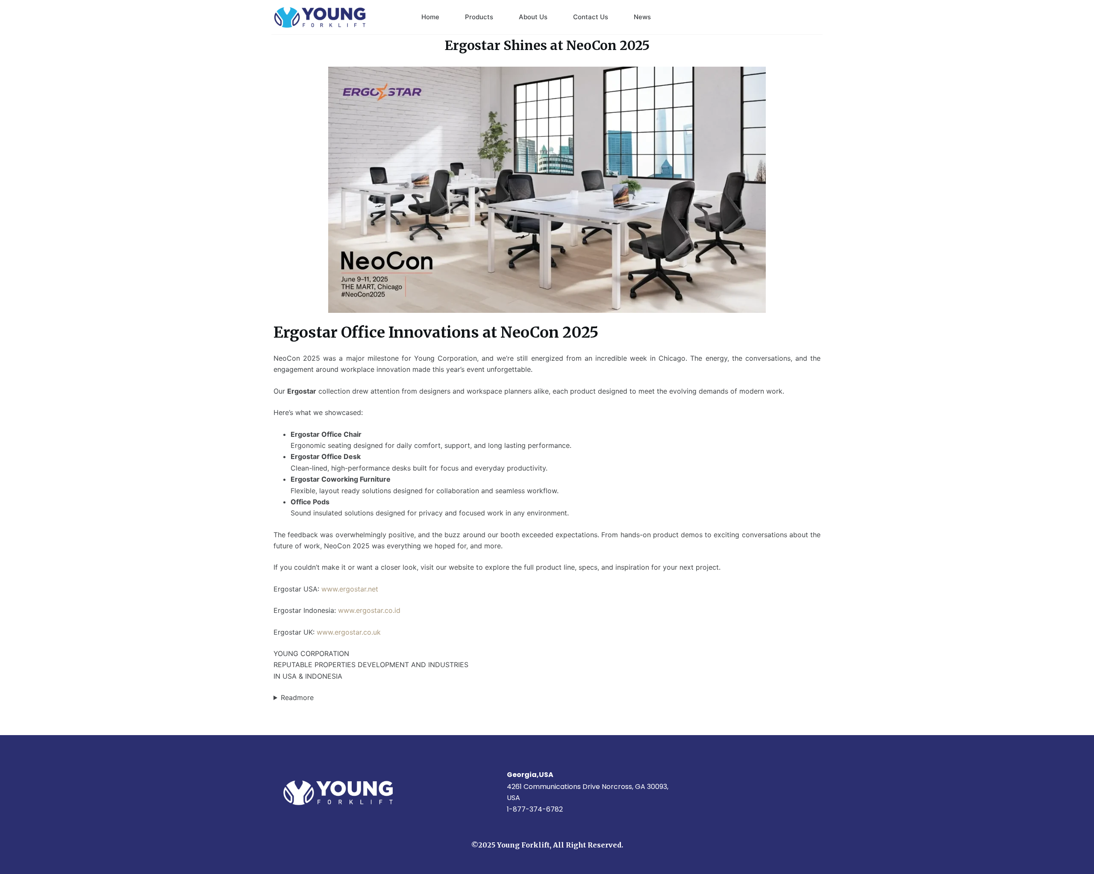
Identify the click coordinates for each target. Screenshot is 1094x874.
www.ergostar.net (349, 589)
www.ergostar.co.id (370, 610)
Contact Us (590, 17)
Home (430, 17)
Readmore (297, 697)
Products (479, 17)
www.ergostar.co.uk (349, 632)
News (642, 17)
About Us (533, 17)
